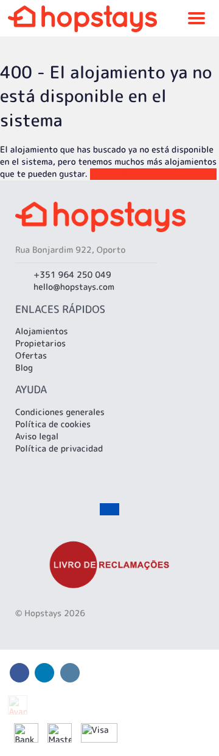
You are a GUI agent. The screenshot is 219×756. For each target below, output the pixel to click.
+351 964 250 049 (72, 275)
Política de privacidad (59, 449)
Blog (24, 368)
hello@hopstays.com (73, 287)
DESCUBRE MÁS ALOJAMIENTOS (153, 174)
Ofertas (31, 356)
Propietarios (40, 343)
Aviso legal (36, 436)
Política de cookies (53, 424)
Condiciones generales (60, 412)
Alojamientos (41, 331)
